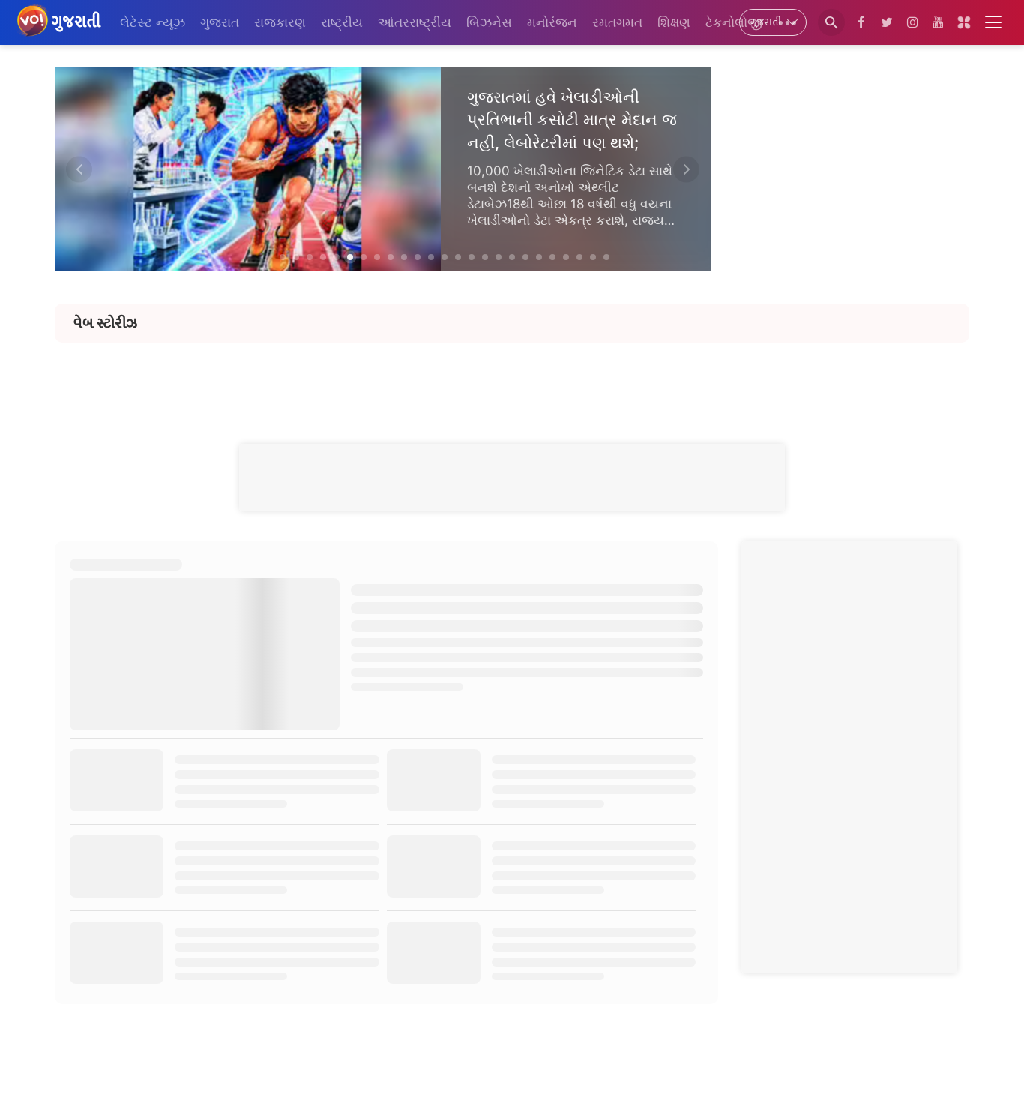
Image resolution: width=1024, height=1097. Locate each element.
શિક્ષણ (673, 22)
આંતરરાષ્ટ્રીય (414, 22)
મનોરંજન (552, 22)
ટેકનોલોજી (733, 22)
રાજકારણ (280, 22)
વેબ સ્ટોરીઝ (105, 323)
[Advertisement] (512, 376)
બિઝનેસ (489, 22)
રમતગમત (617, 22)
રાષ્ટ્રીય (342, 22)
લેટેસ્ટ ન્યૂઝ (152, 22)
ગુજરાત (219, 22)
